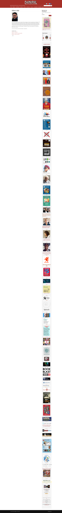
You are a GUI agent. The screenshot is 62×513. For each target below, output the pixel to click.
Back (12, 35)
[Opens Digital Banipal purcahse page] (46, 397)
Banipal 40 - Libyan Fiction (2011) (15, 34)
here (46, 498)
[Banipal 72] (46, 37)
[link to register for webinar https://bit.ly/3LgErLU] (46, 64)
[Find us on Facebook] (50, 3)
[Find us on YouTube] (48, 3)
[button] (43, 37)
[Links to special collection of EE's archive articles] (46, 423)
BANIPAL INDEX (44, 502)
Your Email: (43, 14)
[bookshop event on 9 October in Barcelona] (46, 80)
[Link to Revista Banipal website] (46, 410)
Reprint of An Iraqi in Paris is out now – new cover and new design (10, 5)
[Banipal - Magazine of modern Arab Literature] (31, 2)
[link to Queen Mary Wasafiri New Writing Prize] (46, 91)
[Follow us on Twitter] (49, 3)
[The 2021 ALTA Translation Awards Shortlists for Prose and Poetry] (46, 383)
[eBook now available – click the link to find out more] (46, 103)
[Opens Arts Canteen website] (46, 379)
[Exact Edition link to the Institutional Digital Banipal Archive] (46, 445)
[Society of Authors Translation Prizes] (46, 434)
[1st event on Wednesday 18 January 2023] (46, 272)
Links (11, 511)
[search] (51, 5)
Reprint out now (46, 58)
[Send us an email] (46, 3)
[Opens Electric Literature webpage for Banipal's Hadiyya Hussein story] (47, 481)
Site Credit (18, 511)
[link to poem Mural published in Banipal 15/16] (46, 247)
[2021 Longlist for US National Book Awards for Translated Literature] (46, 386)
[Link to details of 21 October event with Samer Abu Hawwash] (46, 72)
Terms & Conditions (14, 511)
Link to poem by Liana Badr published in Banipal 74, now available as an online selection (46, 240)
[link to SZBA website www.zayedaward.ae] (46, 351)
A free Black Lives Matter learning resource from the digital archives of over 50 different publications (47, 425)
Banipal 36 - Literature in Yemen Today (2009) (17, 33)
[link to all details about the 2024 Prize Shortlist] (46, 143)
